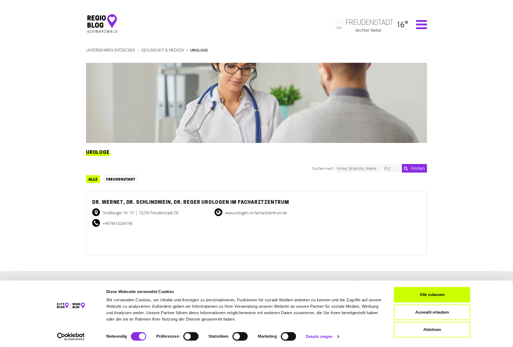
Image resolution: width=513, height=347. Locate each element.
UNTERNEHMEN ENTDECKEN (110, 50)
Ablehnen (432, 329)
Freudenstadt (120, 179)
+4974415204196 (117, 223)
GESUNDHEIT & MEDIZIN (162, 50)
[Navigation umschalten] (419, 24)
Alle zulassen (432, 294)
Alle (93, 179)
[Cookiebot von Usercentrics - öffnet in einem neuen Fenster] (71, 337)
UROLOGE (199, 50)
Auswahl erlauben (432, 312)
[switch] (191, 336)
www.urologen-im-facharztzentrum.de (255, 212)
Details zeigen (319, 336)
